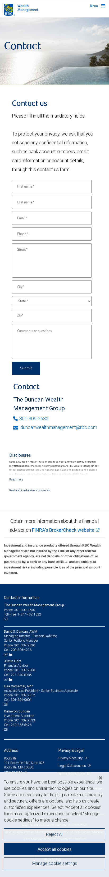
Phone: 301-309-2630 (19, 610)
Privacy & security (70, 758)
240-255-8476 (21, 724)
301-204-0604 (21, 699)
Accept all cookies (54, 849)
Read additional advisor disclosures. (29, 490)
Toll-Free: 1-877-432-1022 (22, 614)
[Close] (100, 778)
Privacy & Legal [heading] (71, 750)
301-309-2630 (33, 419)
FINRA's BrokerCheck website (63, 530)
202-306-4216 (21, 649)
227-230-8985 (21, 675)
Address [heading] (11, 750)
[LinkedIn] (11, 654)
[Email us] (6, 619)
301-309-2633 (24, 720)
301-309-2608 (24, 670)
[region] (54, 824)
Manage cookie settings (54, 863)
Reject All (54, 834)
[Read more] (16, 479)
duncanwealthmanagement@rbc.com (58, 427)
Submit (26, 368)
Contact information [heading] (21, 597)
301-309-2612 (24, 695)
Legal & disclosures (72, 765)
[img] (54, 51)
